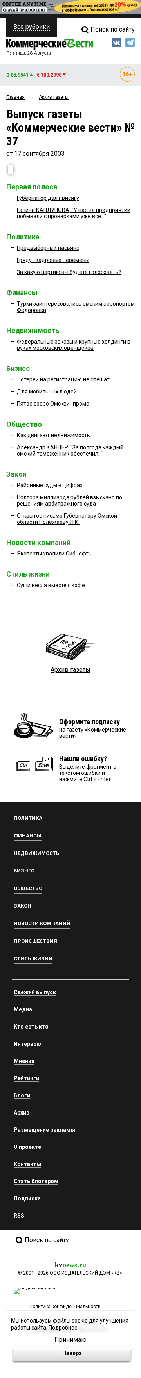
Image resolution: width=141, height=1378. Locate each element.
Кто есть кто (31, 1027)
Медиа (23, 1009)
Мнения (24, 1061)
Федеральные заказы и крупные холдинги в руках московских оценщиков (73, 344)
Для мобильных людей (47, 391)
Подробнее (63, 1328)
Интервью (27, 1044)
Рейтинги (26, 1078)
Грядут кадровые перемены (53, 260)
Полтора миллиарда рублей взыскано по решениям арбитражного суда (69, 500)
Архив (21, 1112)
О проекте (27, 1147)
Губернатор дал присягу (48, 198)
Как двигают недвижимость (53, 435)
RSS (19, 1215)
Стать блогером (36, 1181)
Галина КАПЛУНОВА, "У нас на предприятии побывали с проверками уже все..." (73, 213)
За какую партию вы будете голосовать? (69, 272)
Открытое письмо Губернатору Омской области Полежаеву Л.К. (67, 519)
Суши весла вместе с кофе (51, 585)
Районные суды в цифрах (50, 485)
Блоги (22, 1095)
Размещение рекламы (44, 1130)
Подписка (27, 1198)
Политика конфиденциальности (65, 1306)
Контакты (27, 1164)
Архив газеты (70, 669)
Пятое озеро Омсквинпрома (53, 404)
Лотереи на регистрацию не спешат (63, 379)
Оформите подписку (89, 721)
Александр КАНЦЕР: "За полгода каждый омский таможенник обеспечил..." (70, 450)
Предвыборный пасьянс (48, 248)
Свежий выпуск (35, 992)
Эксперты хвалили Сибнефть (54, 553)
